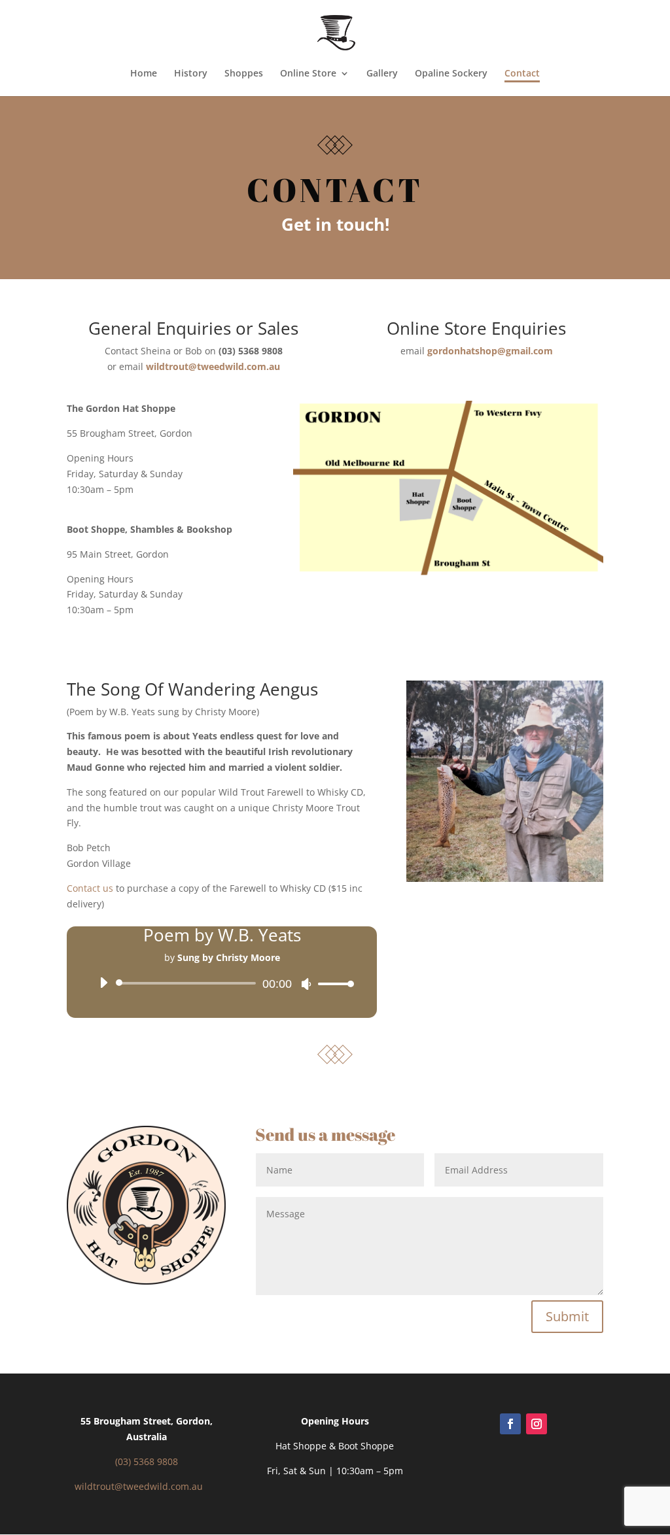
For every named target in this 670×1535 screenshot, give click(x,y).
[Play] (103, 982)
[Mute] (306, 984)
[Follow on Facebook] (510, 1423)
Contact (522, 74)
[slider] (332, 983)
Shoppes (243, 74)
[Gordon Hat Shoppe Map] (448, 573)
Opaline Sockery (451, 74)
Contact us (90, 888)
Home (143, 74)
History (190, 74)
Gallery (382, 74)
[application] (221, 983)
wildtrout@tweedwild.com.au (139, 1486)
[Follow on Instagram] (536, 1423)
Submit (567, 1316)
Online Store (308, 74)
